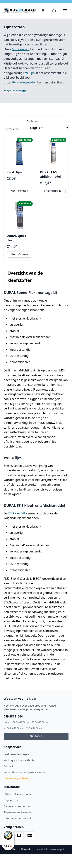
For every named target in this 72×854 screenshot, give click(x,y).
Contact (8, 766)
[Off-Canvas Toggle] (43, 11)
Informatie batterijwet (17, 818)
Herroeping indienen (17, 778)
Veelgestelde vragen (16, 754)
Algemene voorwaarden (18, 812)
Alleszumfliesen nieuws (18, 794)
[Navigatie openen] (64, 10)
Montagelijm (21, 49)
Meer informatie (15, 91)
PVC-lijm (29, 73)
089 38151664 (13, 716)
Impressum (11, 800)
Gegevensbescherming (18, 806)
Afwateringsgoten (24, 82)
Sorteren (32, 121)
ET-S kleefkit (16, 513)
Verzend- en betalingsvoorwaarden (25, 772)
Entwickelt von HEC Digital (50, 849)
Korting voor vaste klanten (20, 760)
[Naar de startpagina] (20, 10)
